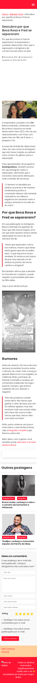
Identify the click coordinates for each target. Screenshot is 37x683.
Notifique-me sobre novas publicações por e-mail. (16, 630)
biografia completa (18, 430)
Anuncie (5, 652)
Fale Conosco (8, 649)
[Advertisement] (18, 81)
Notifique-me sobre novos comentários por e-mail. (16, 621)
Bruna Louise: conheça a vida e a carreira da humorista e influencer (18, 505)
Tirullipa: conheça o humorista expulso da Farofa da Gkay (18, 542)
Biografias (22, 498)
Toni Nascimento (26, 57)
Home (5, 14)
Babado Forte (16, 14)
